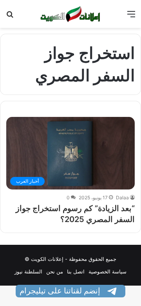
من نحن (54, 271)
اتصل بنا (76, 271)
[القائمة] (131, 17)
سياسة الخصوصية (108, 271)
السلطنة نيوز (28, 271)
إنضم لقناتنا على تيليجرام (61, 290)
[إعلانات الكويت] (70, 13)
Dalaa (122, 197)
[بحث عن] (10, 17)
